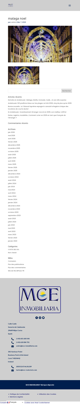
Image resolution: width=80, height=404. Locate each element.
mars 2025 (12, 164)
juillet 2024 (12, 183)
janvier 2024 (12, 203)
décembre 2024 (14, 174)
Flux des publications (16, 264)
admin (13, 22)
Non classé (12, 253)
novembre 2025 (14, 148)
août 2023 (12, 219)
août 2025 (12, 155)
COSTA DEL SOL (13, 249)
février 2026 (12, 142)
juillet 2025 (12, 158)
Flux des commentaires (17, 268)
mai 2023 (11, 228)
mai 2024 (11, 190)
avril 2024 (12, 193)
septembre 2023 (14, 215)
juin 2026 (11, 132)
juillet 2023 (12, 222)
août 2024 (12, 180)
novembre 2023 (14, 209)
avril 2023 (11, 231)
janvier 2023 (12, 241)
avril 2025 (11, 161)
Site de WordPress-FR (16, 271)
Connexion (12, 261)
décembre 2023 (14, 206)
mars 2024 (12, 196)
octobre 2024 (13, 177)
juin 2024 (11, 187)
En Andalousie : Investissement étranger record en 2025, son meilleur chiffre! (37, 112)
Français (12, 402)
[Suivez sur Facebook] (36, 317)
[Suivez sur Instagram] (40, 317)
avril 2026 (11, 139)
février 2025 (12, 167)
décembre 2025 (14, 145)
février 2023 (12, 238)
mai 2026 (11, 135)
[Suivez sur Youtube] (43, 317)
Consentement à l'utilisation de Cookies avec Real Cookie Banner (25, 403)
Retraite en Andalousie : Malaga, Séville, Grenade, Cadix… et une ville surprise (37, 100)
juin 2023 (11, 225)
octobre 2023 (13, 212)
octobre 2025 (13, 151)
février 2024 (12, 199)
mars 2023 (12, 235)
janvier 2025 (12, 171)
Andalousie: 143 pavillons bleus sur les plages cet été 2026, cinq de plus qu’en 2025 (40, 103)
